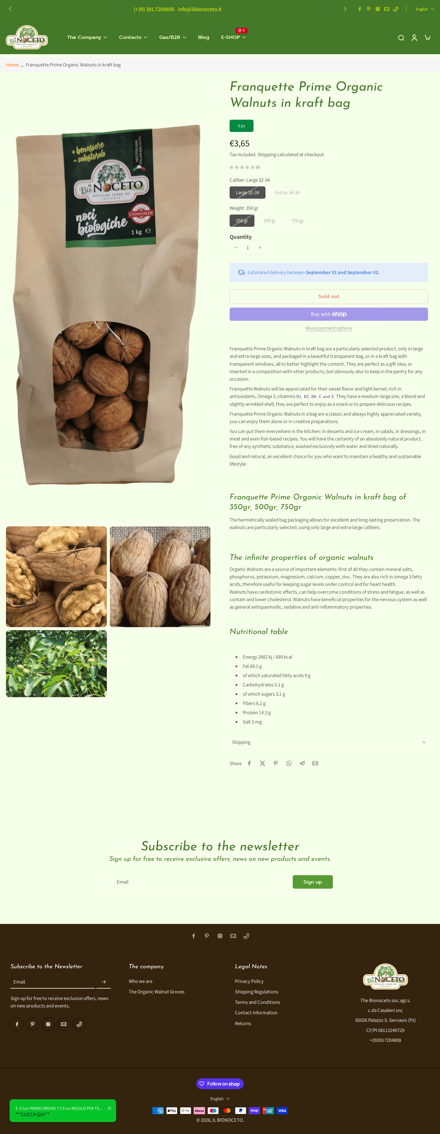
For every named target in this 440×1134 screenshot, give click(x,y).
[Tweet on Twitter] (262, 763)
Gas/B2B (169, 37)
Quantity (241, 237)
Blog (203, 37)
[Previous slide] (10, 9)
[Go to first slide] (345, 9)
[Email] (386, 9)
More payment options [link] (329, 328)
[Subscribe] (103, 982)
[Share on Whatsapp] (288, 763)
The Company (84, 37)
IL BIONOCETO (228, 1119)
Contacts (130, 37)
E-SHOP (230, 37)
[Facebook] (359, 9)
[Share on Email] (315, 763)
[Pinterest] (368, 9)
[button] (329, 296)
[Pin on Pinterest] (275, 763)
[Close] (109, 1108)
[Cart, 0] (427, 37)
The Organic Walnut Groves (156, 991)
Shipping (267, 154)
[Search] (401, 37)
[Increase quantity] (260, 247)
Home (12, 64)
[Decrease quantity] (236, 247)
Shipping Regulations (256, 991)
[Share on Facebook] (249, 763)
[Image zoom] (108, 301)
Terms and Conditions (257, 1002)
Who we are (140, 981)
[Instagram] (377, 9)
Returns (243, 1023)
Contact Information (256, 1012)
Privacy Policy (249, 981)
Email (19, 981)
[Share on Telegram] (302, 763)
